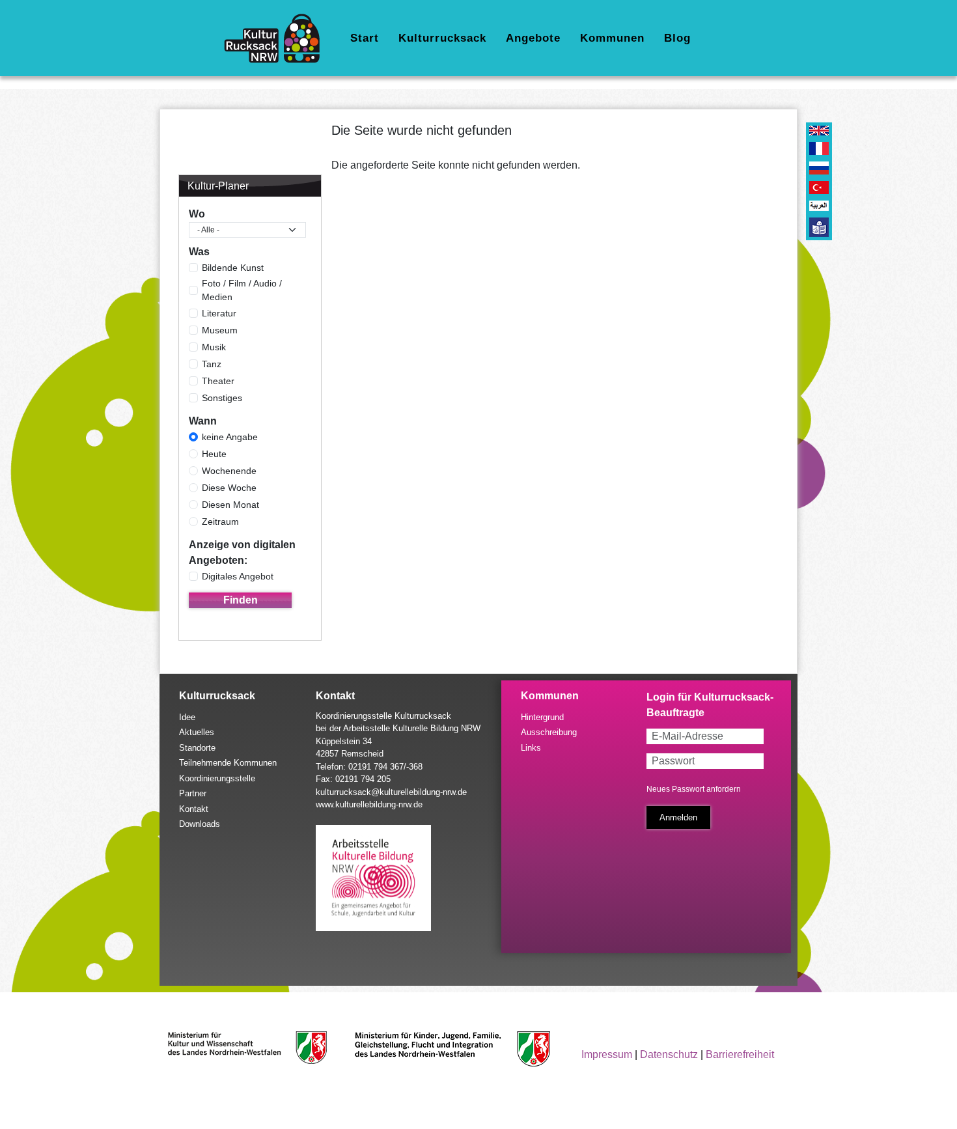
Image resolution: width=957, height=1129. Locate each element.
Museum (220, 330)
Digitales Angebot (237, 576)
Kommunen (612, 38)
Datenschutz (669, 1054)
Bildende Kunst (233, 267)
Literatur (219, 313)
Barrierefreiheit (740, 1054)
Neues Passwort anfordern (693, 789)
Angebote (533, 38)
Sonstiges (222, 398)
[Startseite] (277, 38)
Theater (218, 381)
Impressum (606, 1054)
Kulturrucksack (442, 38)
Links (531, 748)
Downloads (199, 824)
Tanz (211, 364)
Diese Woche (229, 487)
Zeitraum (220, 521)
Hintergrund (542, 717)
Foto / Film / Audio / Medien (242, 290)
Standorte (197, 748)
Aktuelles (196, 732)
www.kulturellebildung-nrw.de (369, 804)
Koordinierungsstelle (217, 778)
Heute (214, 454)
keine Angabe (230, 437)
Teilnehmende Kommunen (228, 763)
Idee (187, 717)
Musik (214, 347)
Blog (677, 38)
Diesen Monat (230, 504)
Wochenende (229, 471)
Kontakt (193, 809)
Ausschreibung (549, 732)
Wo (197, 213)
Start (364, 38)
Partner (192, 793)
